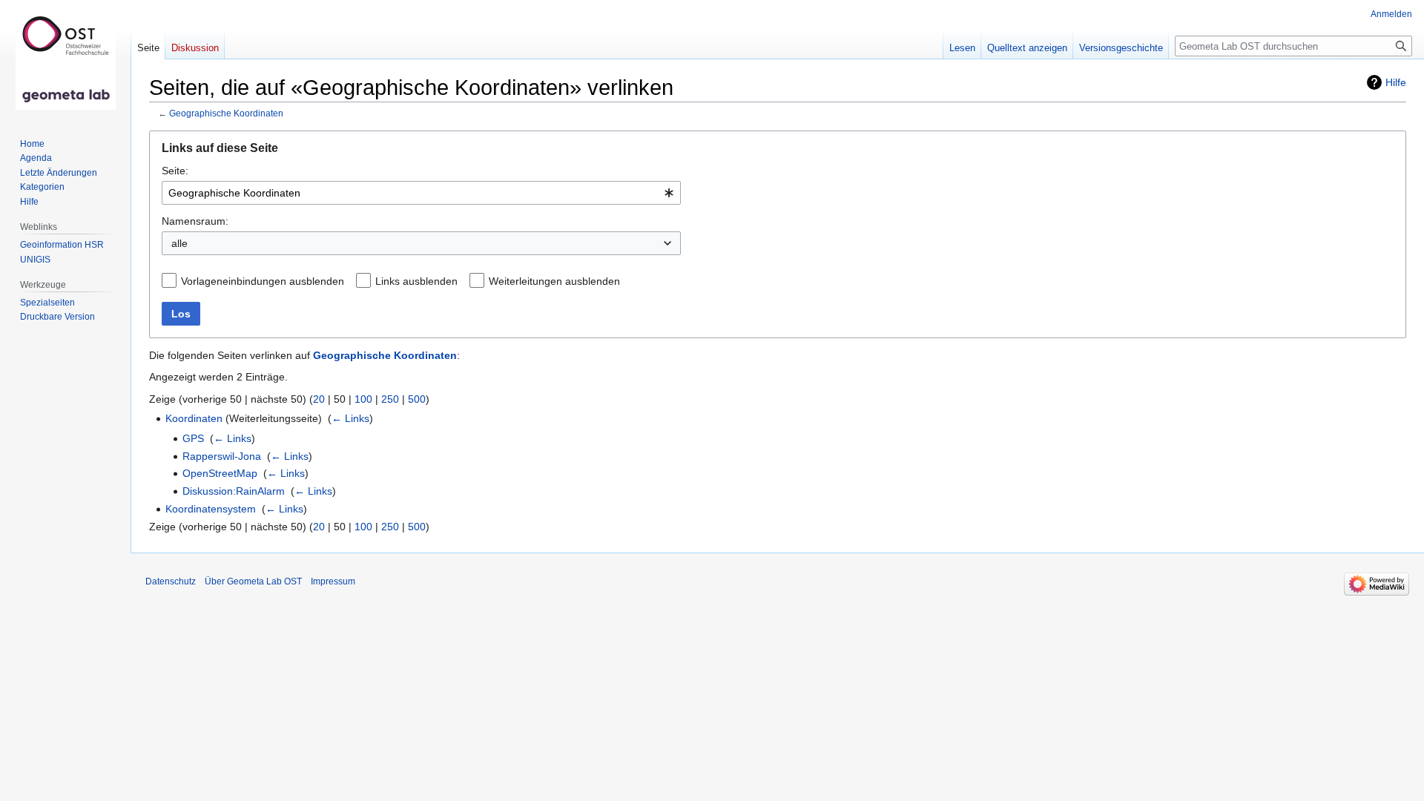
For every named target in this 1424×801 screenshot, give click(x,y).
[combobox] (421, 193)
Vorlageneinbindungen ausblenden (262, 281)
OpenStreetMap (219, 473)
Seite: (175, 171)
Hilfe (1395, 82)
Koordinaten (193, 418)
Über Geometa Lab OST (253, 581)
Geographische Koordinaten (226, 113)
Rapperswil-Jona (221, 456)
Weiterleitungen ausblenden (554, 281)
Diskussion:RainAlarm (233, 491)
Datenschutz (170, 581)
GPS (193, 438)
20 (319, 399)
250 (390, 399)
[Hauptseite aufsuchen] (65, 59)
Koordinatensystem (210, 509)
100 (363, 399)
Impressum (333, 581)
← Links (350, 418)
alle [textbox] (179, 243)
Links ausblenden (416, 281)
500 (417, 399)
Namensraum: (195, 221)
